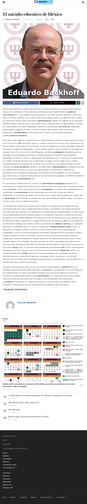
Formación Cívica (9, 465)
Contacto (6, 479)
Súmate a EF (8, 488)
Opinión (11, 9)
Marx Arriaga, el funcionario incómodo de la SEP (28, 417)
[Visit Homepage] (43, 2)
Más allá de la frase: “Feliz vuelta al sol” (23, 403)
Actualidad (7, 459)
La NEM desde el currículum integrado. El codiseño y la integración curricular (40, 396)
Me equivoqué (14, 410)
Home (5, 9)
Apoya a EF (7, 485)
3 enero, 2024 (28, 19)
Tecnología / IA (9, 468)
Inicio (5, 453)
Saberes (6, 462)
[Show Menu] (4, 2)
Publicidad (7, 482)
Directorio (7, 473)
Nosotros (6, 476)
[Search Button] (83, 2)
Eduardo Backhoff (12, 19)
